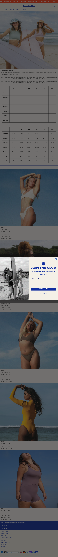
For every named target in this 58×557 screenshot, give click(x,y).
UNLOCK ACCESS (43, 289)
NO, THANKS (43, 293)
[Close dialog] (56, 258)
